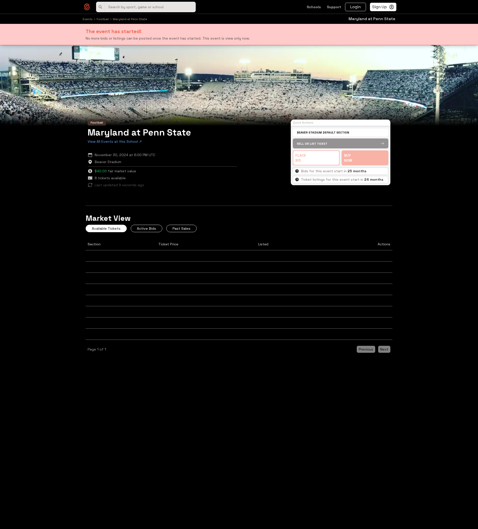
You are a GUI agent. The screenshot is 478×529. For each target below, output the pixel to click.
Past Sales (181, 228)
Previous (366, 349)
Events (88, 19)
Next (384, 349)
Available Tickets (106, 228)
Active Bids (146, 228)
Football (103, 19)
